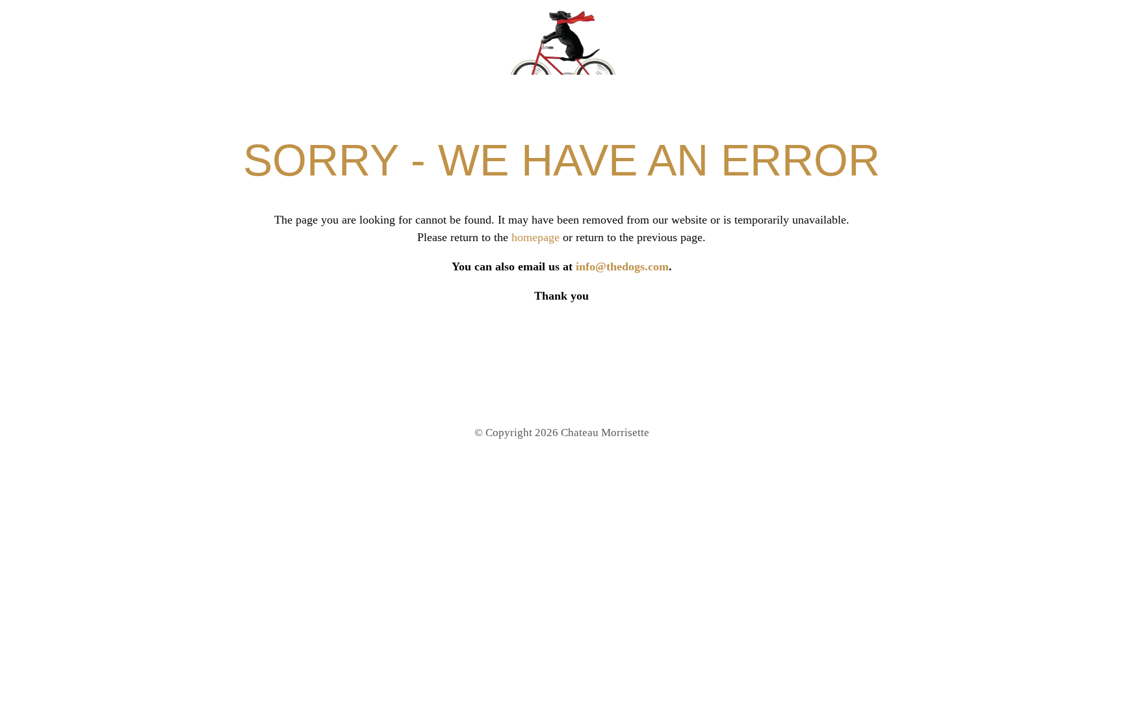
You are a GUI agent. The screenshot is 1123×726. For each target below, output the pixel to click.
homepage (535, 237)
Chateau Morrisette (561, 42)
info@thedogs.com (622, 266)
